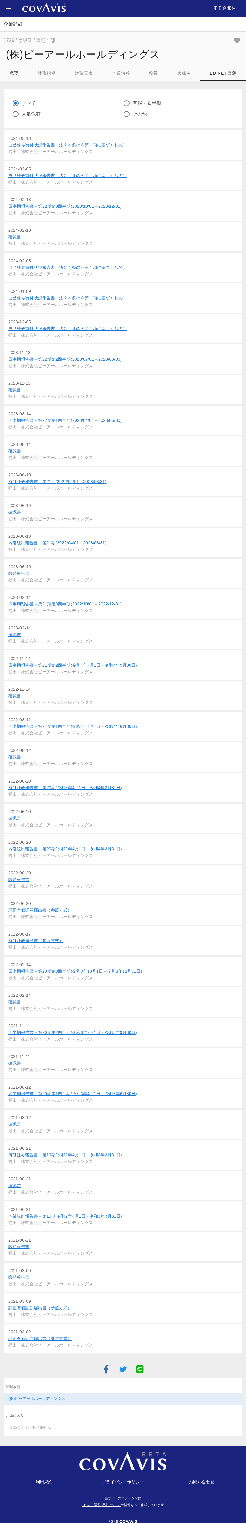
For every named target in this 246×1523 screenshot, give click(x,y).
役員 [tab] (153, 73)
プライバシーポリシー (123, 1481)
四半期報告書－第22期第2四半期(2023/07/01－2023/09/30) (65, 359)
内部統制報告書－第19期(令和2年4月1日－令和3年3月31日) (65, 1216)
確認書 (14, 236)
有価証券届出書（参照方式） (35, 940)
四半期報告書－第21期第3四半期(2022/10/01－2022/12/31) (65, 604)
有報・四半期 (147, 103)
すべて (29, 103)
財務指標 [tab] (47, 73)
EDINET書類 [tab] (223, 73)
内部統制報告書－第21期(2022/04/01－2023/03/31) (57, 542)
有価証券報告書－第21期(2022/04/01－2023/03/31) (57, 481)
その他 (140, 113)
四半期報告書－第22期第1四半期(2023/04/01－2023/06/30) (65, 420)
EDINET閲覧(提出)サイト (101, 1505)
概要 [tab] (14, 73)
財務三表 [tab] (84, 73)
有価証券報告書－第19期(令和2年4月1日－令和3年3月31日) (65, 1154)
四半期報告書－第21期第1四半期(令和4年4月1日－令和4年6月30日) (72, 726)
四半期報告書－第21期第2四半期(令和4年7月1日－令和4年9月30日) (72, 665)
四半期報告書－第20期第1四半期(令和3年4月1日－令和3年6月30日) (72, 1093)
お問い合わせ (201, 1481)
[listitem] (123, 1399)
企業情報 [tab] (121, 73)
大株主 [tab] (184, 73)
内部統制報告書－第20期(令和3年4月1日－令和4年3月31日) (65, 848)
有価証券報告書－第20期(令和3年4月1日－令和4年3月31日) (65, 787)
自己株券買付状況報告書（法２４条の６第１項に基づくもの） (67, 145)
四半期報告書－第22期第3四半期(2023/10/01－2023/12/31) (65, 206)
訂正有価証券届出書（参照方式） (40, 910)
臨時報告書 (19, 573)
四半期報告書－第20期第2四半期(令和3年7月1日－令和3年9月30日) (72, 1032)
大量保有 (31, 113)
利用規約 (44, 1481)
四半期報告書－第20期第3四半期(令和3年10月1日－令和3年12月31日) (75, 971)
